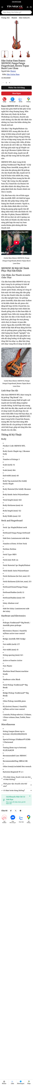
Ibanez (14, 18)
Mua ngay (16, 93)
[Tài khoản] (28, 7)
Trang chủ (5, 18)
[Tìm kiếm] (29, 12)
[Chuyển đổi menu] (2, 7)
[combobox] (16, 12)
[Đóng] (29, 796)
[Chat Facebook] (12, 100)
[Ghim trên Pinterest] (20, 811)
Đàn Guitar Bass (13, 74)
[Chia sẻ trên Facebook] (11, 811)
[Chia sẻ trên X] (16, 811)
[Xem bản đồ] (28, 100)
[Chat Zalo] (20, 100)
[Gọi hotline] (4, 100)
